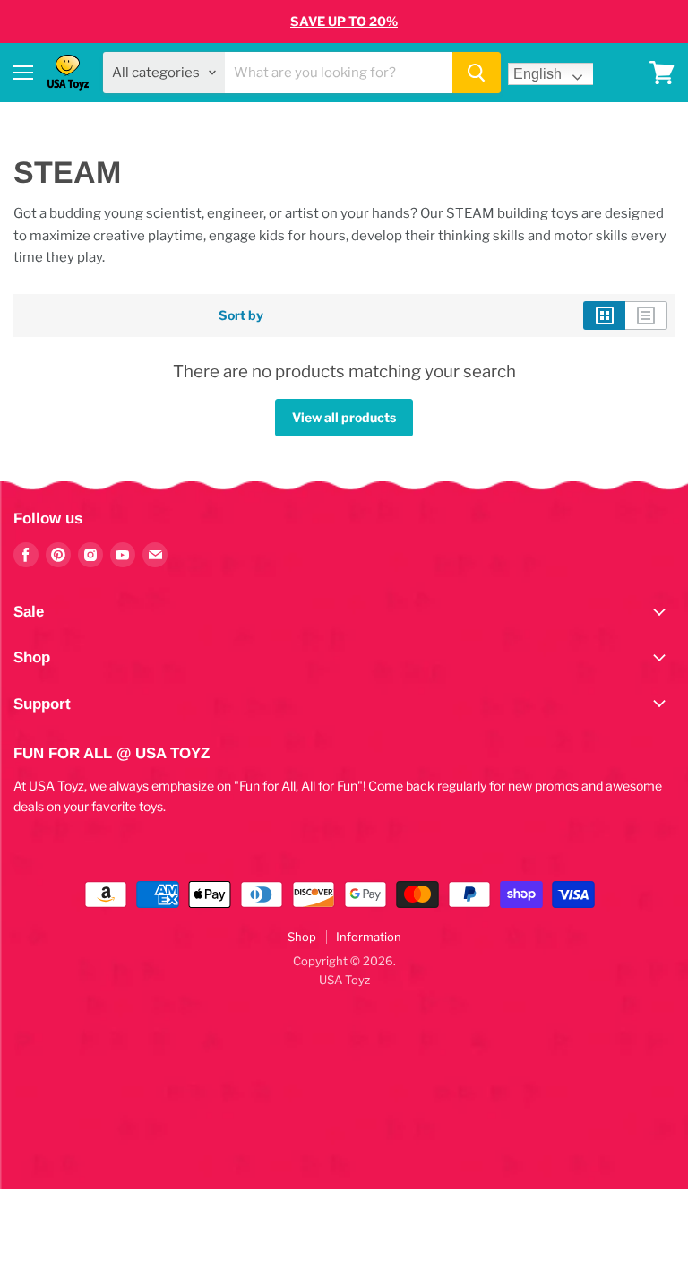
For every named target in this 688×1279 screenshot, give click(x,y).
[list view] (646, 315)
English (537, 74)
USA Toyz (344, 979)
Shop (302, 936)
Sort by (241, 315)
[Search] (476, 72)
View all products (344, 417)
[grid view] (604, 315)
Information (368, 936)
